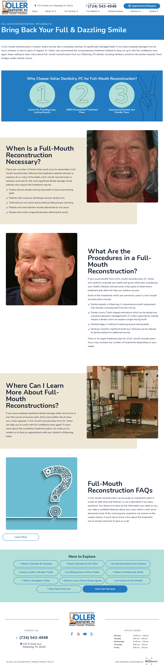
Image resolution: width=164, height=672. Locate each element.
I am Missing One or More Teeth (82, 572)
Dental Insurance (115, 11)
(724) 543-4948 (102, 5)
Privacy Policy (47, 662)
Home (34, 11)
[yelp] (91, 634)
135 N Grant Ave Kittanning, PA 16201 (34, 645)
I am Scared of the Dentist (128, 580)
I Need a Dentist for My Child (82, 563)
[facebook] (71, 634)
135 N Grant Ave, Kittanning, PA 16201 (55, 5)
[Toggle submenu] (55, 11)
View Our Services (105, 588)
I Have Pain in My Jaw (59, 588)
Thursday (118, 644)
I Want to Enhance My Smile (128, 572)
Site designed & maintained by (129, 662)
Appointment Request (143, 5)
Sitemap (35, 662)
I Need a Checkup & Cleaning (36, 563)
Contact (152, 11)
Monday (117, 635)
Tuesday (117, 638)
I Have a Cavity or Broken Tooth (36, 572)
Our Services (70, 11)
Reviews (135, 11)
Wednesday (119, 641)
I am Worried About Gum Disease (128, 563)
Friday (116, 647)
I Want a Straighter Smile (36, 580)
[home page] (14, 7)
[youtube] (85, 634)
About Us (49, 11)
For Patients (92, 11)
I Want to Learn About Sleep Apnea (82, 580)
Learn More (21, 537)
